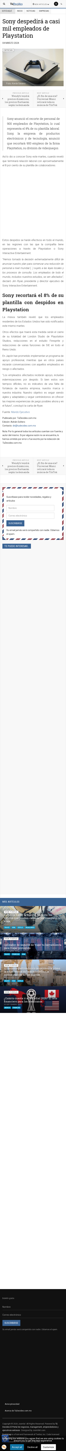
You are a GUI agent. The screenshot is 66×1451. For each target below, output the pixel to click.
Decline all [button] (32, 1447)
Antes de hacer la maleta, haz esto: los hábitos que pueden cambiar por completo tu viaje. (32, 918)
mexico (7, 1007)
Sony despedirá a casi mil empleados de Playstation (31, 28)
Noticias (31, 11)
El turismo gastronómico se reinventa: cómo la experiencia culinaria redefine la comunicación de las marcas (32, 971)
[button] (56, 910)
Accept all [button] (17, 1447)
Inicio (20, 11)
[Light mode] (56, 4)
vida (13, 927)
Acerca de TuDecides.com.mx (18, 1411)
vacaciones (30, 927)
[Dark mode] (61, 4)
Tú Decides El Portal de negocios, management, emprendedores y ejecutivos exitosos (30, 1427)
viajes (7, 927)
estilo (20, 927)
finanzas (16, 954)
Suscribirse (15, 523)
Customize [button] (48, 1447)
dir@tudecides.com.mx (24, 425)
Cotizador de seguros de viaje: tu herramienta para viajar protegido (32, 946)
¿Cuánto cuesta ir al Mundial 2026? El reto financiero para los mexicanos (30, 1000)
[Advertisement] (33, 204)
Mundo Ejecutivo (20, 412)
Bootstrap (6, 1434)
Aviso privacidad (12, 1404)
